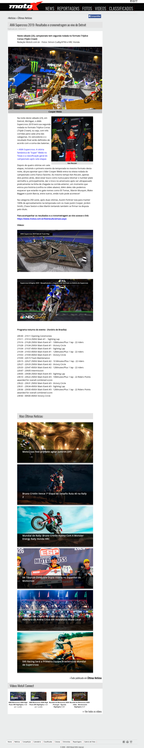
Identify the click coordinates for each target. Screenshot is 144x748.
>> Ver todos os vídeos (92, 711)
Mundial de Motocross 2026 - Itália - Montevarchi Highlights (80, 705)
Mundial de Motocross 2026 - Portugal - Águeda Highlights (59, 705)
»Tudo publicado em (86, 678)
